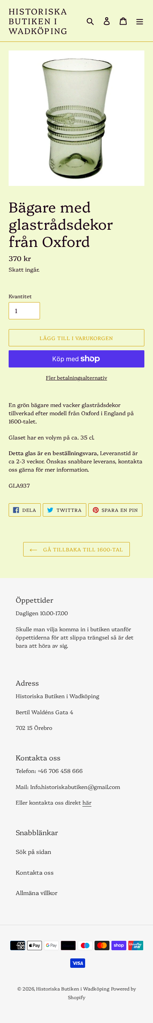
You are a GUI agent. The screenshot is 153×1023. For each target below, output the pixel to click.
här (86, 802)
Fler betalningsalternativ (76, 377)
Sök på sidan (33, 851)
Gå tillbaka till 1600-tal (82, 549)
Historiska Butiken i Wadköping (38, 21)
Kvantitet (20, 295)
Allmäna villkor (37, 892)
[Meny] (139, 20)
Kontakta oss (35, 872)
